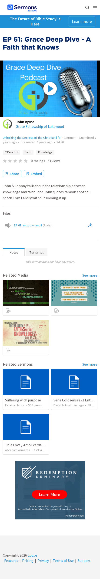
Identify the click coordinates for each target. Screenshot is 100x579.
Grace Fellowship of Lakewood (40, 126)
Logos (32, 555)
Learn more (82, 21)
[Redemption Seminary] (50, 490)
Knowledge (45, 152)
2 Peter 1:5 (11, 152)
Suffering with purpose (23, 400)
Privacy (43, 560)
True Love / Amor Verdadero (27, 445)
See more (89, 275)
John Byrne (25, 121)
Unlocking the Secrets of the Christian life (31, 138)
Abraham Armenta (17, 450)
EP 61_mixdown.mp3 (33, 225)
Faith (28, 152)
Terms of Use (63, 560)
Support (84, 560)
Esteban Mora (14, 405)
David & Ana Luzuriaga (68, 405)
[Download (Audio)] (91, 225)
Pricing (27, 560)
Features (11, 560)
